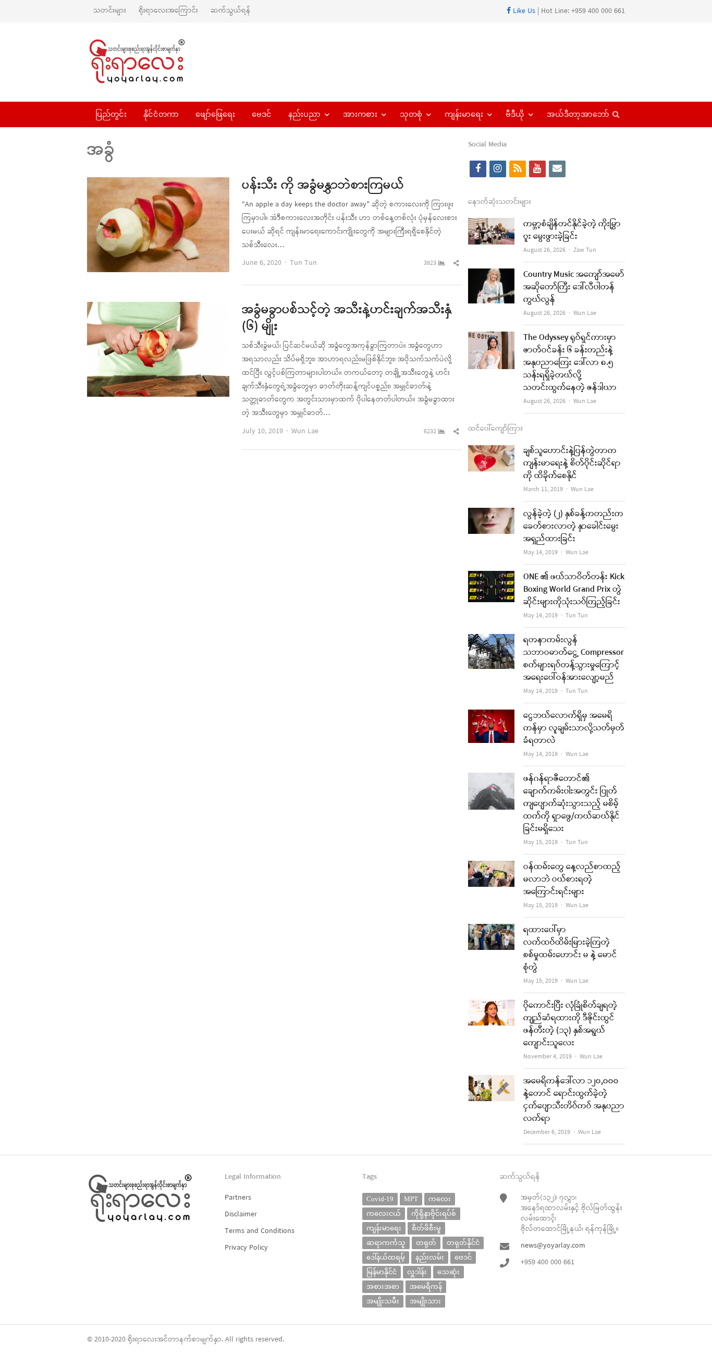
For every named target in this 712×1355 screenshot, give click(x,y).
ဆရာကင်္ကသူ (386, 1243)
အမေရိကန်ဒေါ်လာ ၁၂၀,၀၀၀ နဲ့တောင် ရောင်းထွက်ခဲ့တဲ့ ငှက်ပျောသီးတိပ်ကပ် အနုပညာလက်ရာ (573, 1100)
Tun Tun (303, 263)
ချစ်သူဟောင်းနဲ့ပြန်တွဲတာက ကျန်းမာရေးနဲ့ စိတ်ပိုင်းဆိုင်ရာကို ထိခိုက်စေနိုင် (572, 463)
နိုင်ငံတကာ (161, 114)
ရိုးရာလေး (142, 1340)
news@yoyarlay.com (553, 1246)
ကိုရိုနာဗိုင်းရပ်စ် (433, 1213)
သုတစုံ (411, 114)
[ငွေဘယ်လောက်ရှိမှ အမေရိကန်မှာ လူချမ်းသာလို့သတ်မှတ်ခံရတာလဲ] (491, 716)
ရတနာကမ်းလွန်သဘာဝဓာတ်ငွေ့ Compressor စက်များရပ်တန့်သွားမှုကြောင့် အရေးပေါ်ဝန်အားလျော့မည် (573, 659)
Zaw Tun (584, 250)
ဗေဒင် (262, 114)
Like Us (523, 11)
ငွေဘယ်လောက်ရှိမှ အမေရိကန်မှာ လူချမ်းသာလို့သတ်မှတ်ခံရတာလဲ (573, 728)
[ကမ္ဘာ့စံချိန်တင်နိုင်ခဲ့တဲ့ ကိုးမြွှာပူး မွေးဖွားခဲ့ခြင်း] (491, 224)
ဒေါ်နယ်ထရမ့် (385, 1257)
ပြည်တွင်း (111, 114)
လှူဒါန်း (417, 1272)
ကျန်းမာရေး (464, 114)
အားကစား (360, 114)
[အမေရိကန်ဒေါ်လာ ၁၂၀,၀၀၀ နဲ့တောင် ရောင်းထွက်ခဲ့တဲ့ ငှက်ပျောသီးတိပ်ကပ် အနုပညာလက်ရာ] (491, 1082)
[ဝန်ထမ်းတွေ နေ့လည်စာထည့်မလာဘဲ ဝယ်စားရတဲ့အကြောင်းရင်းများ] (491, 867)
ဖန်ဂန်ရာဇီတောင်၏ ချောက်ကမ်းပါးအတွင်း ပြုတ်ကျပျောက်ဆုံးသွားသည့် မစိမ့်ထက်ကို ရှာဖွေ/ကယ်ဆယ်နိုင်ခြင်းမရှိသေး (571, 804)
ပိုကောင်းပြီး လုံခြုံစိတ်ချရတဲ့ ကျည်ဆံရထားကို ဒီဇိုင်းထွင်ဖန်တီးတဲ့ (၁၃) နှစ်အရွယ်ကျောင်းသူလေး (570, 1024)
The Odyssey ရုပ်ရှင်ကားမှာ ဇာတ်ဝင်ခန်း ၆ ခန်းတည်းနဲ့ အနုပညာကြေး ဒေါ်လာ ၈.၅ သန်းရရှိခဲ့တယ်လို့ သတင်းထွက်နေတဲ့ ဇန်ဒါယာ (570, 363)
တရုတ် (426, 1243)
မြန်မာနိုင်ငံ (381, 1272)
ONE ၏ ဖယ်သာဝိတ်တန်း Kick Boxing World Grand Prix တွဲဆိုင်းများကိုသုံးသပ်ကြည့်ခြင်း (573, 589)
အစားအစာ (382, 1286)
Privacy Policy (246, 1248)
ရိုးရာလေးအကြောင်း (168, 11)
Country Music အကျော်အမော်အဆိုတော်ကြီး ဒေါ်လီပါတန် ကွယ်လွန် (573, 287)
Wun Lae (304, 431)
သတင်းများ (109, 11)
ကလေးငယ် (383, 1213)
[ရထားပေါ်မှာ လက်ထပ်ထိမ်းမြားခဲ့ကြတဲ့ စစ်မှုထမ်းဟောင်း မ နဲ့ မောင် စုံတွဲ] (491, 930)
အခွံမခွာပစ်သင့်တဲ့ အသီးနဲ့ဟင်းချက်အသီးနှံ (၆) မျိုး (347, 318)
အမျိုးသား (425, 1301)
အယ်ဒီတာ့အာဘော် (578, 114)
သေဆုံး (448, 1272)
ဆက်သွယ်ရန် (231, 11)
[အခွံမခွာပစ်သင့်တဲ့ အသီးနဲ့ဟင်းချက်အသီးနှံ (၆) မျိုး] (158, 308)
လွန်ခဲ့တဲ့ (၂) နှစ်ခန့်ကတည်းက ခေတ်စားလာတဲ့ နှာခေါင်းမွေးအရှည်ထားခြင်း (573, 526)
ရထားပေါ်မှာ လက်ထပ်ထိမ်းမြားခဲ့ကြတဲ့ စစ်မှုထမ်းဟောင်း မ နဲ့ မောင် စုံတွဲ (570, 948)
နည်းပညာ (304, 114)
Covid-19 (380, 1199)
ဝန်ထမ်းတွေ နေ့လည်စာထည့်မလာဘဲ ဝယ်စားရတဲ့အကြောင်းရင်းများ (572, 879)
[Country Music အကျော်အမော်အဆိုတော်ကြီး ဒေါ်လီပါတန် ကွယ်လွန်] (491, 275)
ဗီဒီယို (515, 114)
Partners (238, 1198)
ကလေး (439, 1199)
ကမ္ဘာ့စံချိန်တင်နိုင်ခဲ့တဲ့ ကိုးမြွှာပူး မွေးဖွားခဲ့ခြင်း (572, 230)
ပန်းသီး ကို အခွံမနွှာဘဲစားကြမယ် (323, 185)
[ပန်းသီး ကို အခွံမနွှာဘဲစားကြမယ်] (158, 184)
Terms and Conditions (259, 1231)
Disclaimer (241, 1214)
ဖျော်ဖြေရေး (215, 114)
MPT (411, 1199)
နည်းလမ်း (429, 1257)
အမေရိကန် (426, 1286)
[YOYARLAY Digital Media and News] (150, 62)
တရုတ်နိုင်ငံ (463, 1243)
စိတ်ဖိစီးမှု (426, 1228)
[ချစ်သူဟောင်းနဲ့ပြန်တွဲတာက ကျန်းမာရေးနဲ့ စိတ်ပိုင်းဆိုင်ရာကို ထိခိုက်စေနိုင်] (491, 451)
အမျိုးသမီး (382, 1301)
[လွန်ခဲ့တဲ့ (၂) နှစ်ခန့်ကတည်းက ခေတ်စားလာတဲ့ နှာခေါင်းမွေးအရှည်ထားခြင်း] (491, 514)
